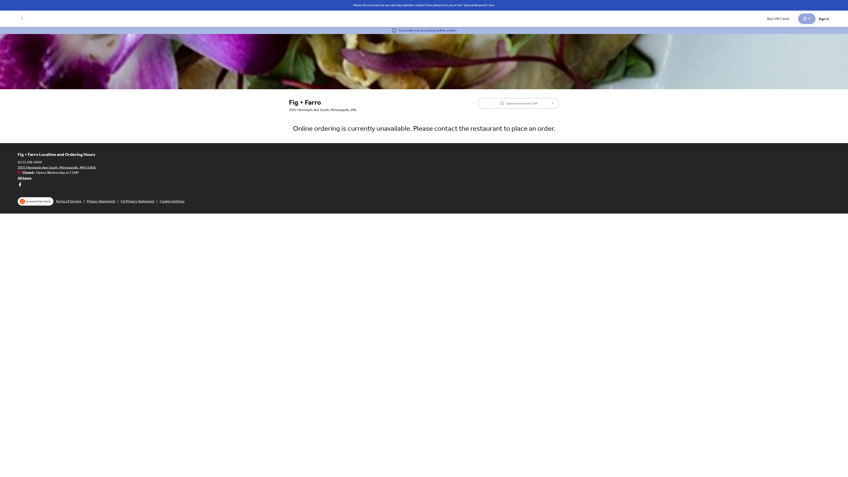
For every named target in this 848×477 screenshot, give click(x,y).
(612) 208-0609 (30, 162)
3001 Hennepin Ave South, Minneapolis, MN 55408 (57, 167)
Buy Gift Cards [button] (778, 19)
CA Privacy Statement (137, 201)
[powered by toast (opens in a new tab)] (35, 201)
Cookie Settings (172, 201)
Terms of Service (68, 201)
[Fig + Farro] (22, 18)
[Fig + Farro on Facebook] (20, 185)
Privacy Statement (101, 201)
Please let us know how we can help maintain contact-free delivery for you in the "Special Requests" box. (424, 5)
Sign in (824, 19)
